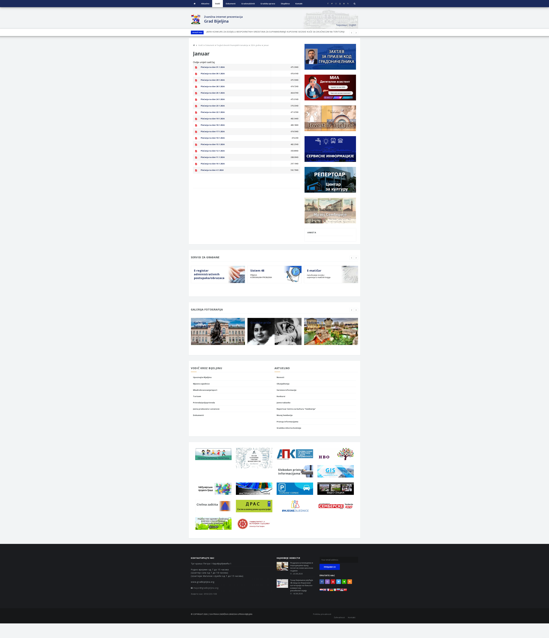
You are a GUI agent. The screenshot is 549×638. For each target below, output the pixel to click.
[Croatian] (321, 590)
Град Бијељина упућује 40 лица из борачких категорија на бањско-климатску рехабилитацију (301, 585)
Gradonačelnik (248, 3)
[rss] (348, 3)
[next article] (352, 33)
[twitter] (332, 3)
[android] (344, 3)
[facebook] (328, 3)
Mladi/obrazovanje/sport (205, 390)
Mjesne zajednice (201, 383)
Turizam (197, 396)
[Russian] (338, 590)
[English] (324, 590)
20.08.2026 (298, 573)
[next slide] (356, 258)
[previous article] (356, 33)
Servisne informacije (286, 390)
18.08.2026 (298, 593)
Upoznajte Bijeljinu (202, 377)
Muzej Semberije (285, 415)
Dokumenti (231, 3)
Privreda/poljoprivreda (204, 402)
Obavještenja (197, 32)
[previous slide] (352, 258)
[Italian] (335, 590)
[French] (328, 590)
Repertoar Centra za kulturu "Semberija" (296, 409)
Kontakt (298, 3)
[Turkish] (345, 590)
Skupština (285, 3)
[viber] (336, 3)
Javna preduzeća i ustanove (206, 409)
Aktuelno (205, 3)
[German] (331, 590)
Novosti (280, 377)
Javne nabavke (283, 402)
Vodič (217, 3)
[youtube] (340, 3)
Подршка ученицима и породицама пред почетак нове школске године (301, 566)
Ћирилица (341, 24)
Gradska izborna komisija (289, 428)
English (352, 24)
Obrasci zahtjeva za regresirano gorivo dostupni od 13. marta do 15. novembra (245, 32)
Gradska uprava (267, 3)
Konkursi (281, 396)
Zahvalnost (339, 617)
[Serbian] (342, 590)
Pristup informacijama (287, 421)
